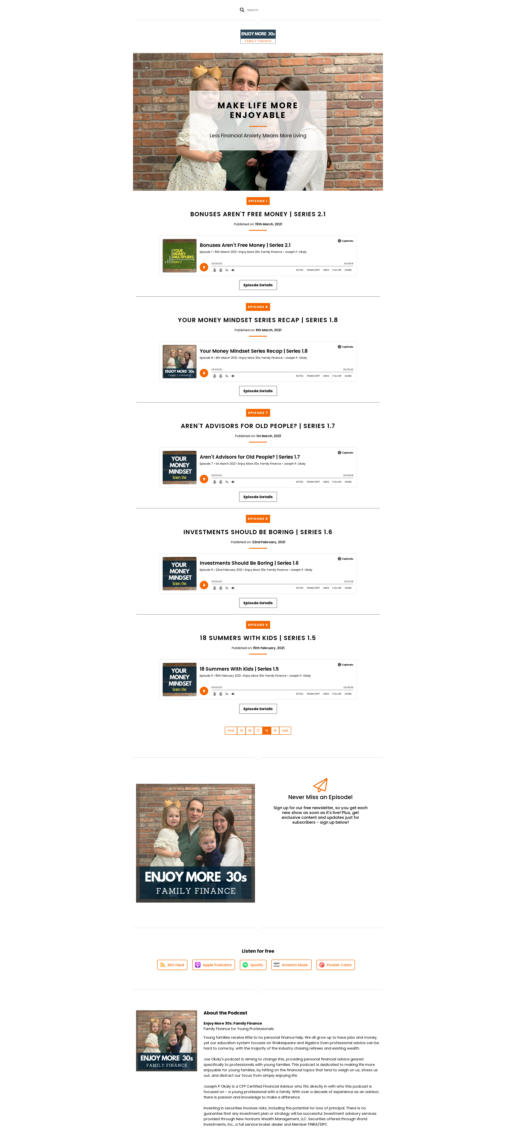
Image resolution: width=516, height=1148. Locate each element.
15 (241, 730)
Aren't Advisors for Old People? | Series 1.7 (258, 426)
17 (258, 730)
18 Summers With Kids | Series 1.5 (258, 638)
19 (275, 730)
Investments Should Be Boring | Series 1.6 (258, 532)
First (231, 730)
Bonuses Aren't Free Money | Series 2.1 (258, 214)
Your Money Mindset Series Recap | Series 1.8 (258, 320)
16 (249, 730)
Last (285, 730)
